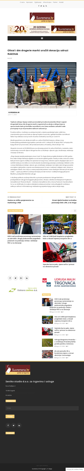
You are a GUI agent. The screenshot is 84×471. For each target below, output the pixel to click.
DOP (10, 58)
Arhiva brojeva (47, 2)
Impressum (29, 2)
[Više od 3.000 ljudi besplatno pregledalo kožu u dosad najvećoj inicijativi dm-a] (47, 320)
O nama (22, 2)
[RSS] (46, 6)
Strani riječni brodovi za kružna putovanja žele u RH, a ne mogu (64, 201)
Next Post (70, 197)
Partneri (55, 2)
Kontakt (61, 2)
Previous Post (15, 197)
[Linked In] (43, 6)
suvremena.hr (13, 112)
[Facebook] (38, 6)
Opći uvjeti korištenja (42, 465)
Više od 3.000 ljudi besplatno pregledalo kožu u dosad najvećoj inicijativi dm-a (58, 237)
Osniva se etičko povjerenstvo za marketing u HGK (21, 201)
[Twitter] (41, 6)
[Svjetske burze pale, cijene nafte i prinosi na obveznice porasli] (47, 331)
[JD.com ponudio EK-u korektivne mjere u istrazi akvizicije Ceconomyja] (47, 354)
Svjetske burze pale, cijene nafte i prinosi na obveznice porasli (64, 330)
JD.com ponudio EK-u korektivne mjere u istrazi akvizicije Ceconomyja (64, 353)
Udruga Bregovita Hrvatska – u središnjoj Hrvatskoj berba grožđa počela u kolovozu (65, 342)
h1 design (49, 469)
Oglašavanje (37, 2)
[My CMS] (42, 18)
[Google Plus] (21, 278)
